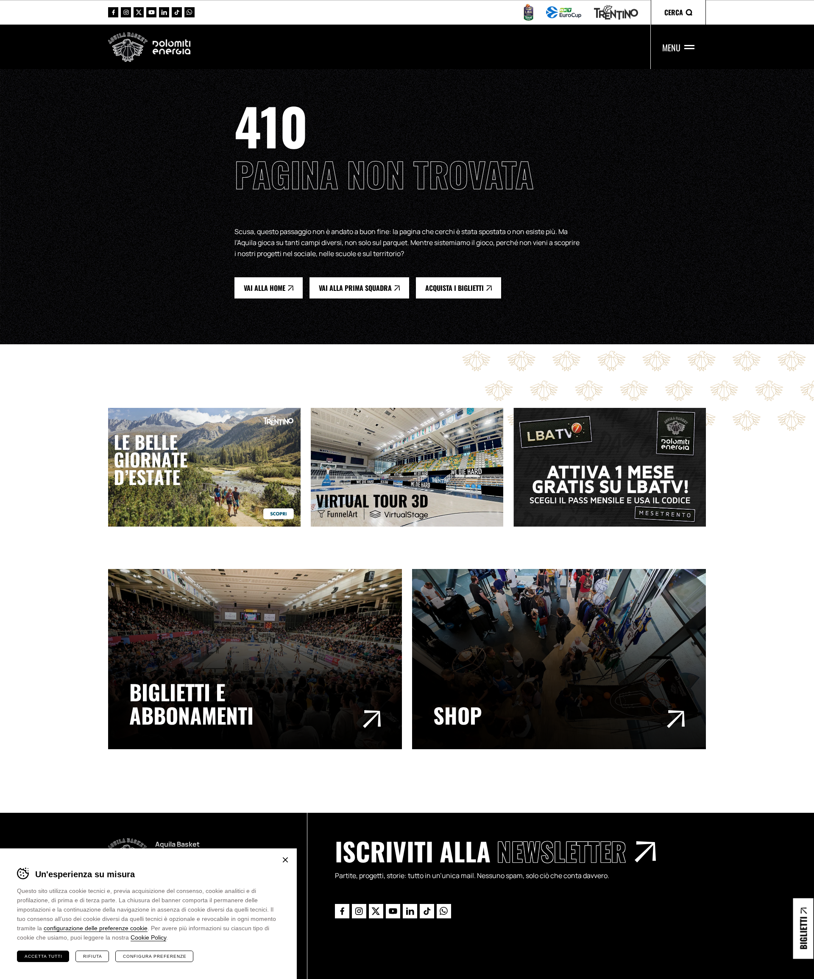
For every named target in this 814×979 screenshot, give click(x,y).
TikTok (177, 12)
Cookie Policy (148, 937)
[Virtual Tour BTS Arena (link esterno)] (412, 467)
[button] (678, 12)
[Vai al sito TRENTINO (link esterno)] (616, 12)
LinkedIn (164, 12)
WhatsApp (189, 12)
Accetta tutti (43, 956)
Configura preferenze (155, 956)
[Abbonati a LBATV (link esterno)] (614, 467)
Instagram (126, 12)
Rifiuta (92, 956)
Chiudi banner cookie (285, 859)
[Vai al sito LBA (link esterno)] (528, 12)
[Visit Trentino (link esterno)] (209, 467)
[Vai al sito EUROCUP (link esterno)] (563, 12)
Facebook (113, 12)
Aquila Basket (128, 47)
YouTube (151, 12)
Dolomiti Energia (171, 46)
